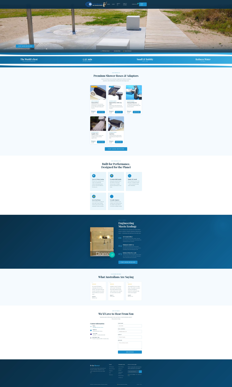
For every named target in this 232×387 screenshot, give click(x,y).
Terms (141, 384)
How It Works (125, 4)
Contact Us (120, 377)
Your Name (120, 323)
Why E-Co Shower (120, 369)
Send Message (130, 352)
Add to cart (101, 141)
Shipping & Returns (120, 373)
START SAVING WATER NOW (116, 149)
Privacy (138, 384)
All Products (111, 366)
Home (108, 4)
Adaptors (111, 370)
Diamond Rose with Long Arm (115, 103)
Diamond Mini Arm (132, 102)
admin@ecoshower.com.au (98, 327)
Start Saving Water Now (25, 46)
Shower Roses (112, 368)
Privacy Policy (121, 375)
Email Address (121, 328)
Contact (134, 4)
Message (120, 340)
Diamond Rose (95, 102)
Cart (110, 372)
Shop (113, 4)
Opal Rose (111, 134)
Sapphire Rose (94, 134)
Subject (120, 334)
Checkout (111, 374)
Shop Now (141, 4)
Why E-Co (118, 4)
